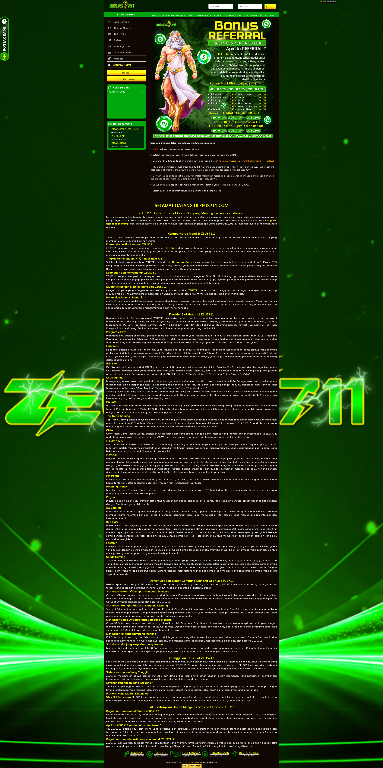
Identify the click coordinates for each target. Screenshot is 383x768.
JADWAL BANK (119, 142)
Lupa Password (122, 52)
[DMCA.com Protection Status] (191, 765)
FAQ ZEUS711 (118, 135)
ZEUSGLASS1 (193, 762)
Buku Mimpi (120, 34)
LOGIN (270, 6)
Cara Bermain (121, 21)
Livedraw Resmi (121, 64)
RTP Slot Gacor (126, 78)
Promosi (118, 58)
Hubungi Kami (121, 46)
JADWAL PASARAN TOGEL (125, 128)
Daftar (156, 148)
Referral (118, 40)
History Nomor (122, 28)
